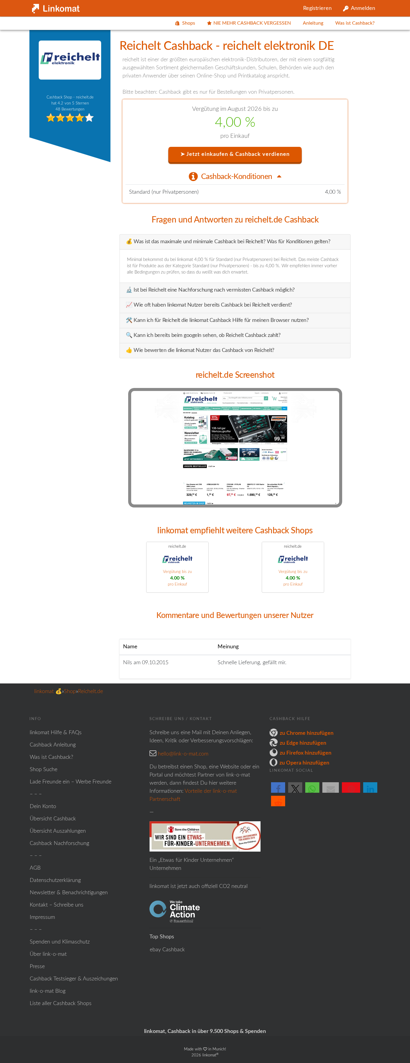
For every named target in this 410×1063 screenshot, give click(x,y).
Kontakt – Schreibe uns (56, 905)
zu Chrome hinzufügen (306, 733)
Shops (188, 23)
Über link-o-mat (48, 954)
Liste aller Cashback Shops (61, 1003)
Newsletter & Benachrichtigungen (69, 892)
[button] (278, 792)
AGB (35, 868)
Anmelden (363, 8)
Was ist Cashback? (355, 23)
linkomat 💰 (48, 691)
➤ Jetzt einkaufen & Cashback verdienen (235, 154)
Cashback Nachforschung (59, 843)
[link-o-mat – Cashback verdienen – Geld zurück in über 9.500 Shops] (54, 7)
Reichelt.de (90, 691)
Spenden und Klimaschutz (60, 942)
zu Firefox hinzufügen (305, 753)
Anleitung (313, 23)
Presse (37, 966)
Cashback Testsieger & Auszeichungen (74, 979)
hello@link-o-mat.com (183, 754)
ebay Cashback (167, 949)
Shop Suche (43, 769)
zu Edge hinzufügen (303, 743)
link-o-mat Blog (47, 991)
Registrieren (317, 8)
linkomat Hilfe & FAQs (56, 732)
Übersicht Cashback (53, 819)
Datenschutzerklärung (55, 880)
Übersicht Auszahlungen (58, 831)
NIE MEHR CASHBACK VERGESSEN (252, 23)
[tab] (235, 176)
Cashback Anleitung (53, 745)
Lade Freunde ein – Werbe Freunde (70, 782)
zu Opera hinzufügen (304, 763)
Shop (70, 691)
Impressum (42, 917)
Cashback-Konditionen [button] (237, 176)
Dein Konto (43, 806)
